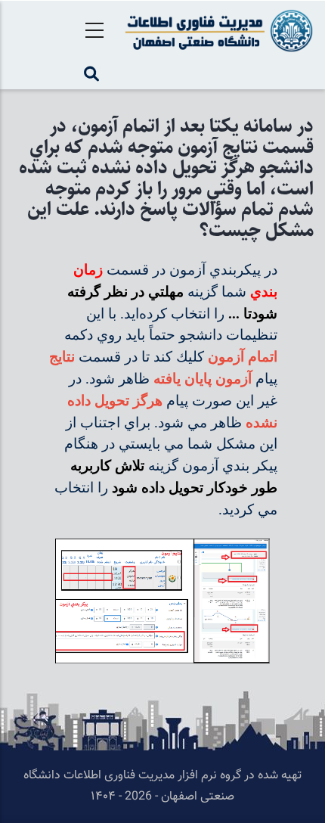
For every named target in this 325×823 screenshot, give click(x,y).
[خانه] (216, 31)
